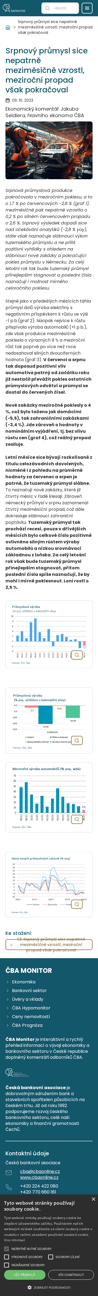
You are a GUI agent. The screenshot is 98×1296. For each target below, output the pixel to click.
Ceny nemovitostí (31, 1017)
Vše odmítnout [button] (71, 1275)
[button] (49, 1287)
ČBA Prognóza (27, 1025)
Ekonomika (23, 982)
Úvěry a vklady (27, 999)
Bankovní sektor (29, 991)
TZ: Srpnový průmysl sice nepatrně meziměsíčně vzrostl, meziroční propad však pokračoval (51, 944)
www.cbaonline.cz (39, 1177)
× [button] (93, 1199)
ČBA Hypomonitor (31, 1008)
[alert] (49, 1245)
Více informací (14, 1240)
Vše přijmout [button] (25, 1275)
